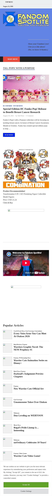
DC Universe (7, 106)
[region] (26, 479)
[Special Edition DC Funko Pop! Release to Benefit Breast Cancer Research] (26, 89)
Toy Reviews (18, 106)
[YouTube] (33, 6)
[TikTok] (48, 6)
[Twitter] (39, 6)
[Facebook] (36, 6)
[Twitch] (45, 6)
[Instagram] (42, 6)
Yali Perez (21, 116)
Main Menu (13, 59)
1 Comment (29, 116)
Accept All (26, 485)
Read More (8, 134)
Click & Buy (8, 203)
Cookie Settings (26, 491)
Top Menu (9, 2)
